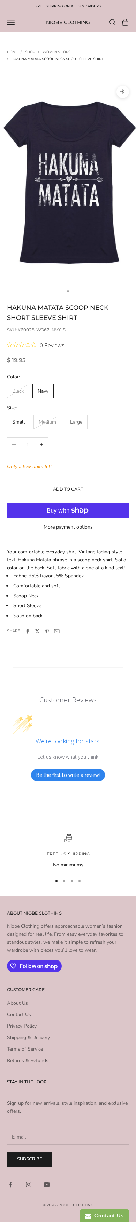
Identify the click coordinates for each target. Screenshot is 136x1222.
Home (12, 52)
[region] (68, 851)
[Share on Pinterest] (47, 631)
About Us (17, 1003)
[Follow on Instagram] (28, 1184)
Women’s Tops (56, 52)
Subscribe (29, 1159)
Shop (30, 52)
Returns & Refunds (27, 1060)
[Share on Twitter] (37, 631)
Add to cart (68, 489)
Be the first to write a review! (68, 775)
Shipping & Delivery (28, 1037)
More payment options (68, 527)
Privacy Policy (22, 1026)
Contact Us (19, 1014)
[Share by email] (57, 631)
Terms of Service (25, 1049)
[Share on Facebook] (27, 631)
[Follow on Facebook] (10, 1184)
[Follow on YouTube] (46, 1184)
